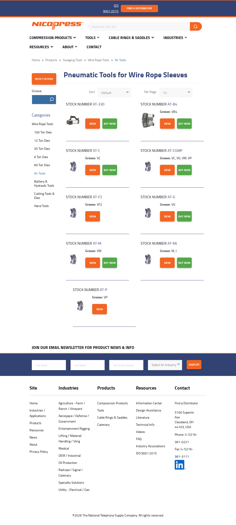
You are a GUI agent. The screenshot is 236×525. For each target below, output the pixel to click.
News (33, 437)
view (92, 124)
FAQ (139, 439)
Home (34, 403)
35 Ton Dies (42, 148)
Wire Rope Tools (42, 124)
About (68, 47)
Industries (173, 37)
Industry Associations (150, 446)
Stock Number (85, 104)
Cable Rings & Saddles (129, 37)
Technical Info (145, 424)
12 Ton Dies (42, 140)
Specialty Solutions (71, 482)
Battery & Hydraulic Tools (44, 183)
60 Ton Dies (42, 165)
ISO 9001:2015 (146, 453)
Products (35, 423)
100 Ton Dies (43, 132)
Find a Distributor (139, 8)
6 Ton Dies (41, 157)
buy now (110, 124)
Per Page (150, 92)
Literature (142, 417)
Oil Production (68, 462)
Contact (94, 47)
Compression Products (51, 37)
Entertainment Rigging (74, 428)
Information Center (149, 403)
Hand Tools (41, 206)
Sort (92, 92)
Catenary (103, 424)
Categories (41, 115)
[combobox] (44, 99)
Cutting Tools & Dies (44, 195)
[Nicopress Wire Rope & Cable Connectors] (57, 26)
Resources (39, 47)
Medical (64, 448)
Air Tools (39, 173)
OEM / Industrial (70, 455)
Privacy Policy (39, 451)
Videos (140, 431)
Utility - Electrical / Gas (74, 489)
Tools (90, 37)
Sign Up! (194, 364)
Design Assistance (148, 410)
